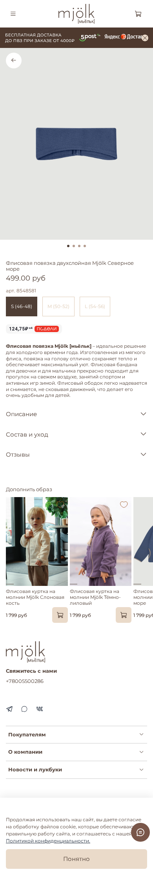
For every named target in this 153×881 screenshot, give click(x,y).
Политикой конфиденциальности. (48, 841)
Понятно (76, 859)
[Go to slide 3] (79, 246)
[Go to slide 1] (68, 246)
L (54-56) (95, 306)
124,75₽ (21, 329)
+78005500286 (25, 681)
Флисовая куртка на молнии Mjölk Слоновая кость (35, 597)
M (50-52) (58, 306)
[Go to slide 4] (85, 246)
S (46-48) (21, 306)
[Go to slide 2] (74, 246)
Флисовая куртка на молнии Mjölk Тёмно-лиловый (95, 597)
